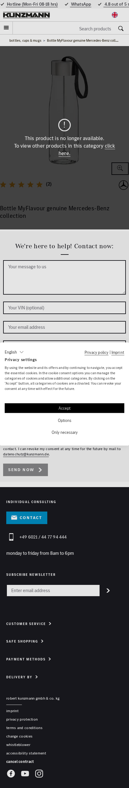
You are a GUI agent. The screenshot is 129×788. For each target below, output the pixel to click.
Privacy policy (97, 352)
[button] (14, 352)
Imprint (117, 352)
